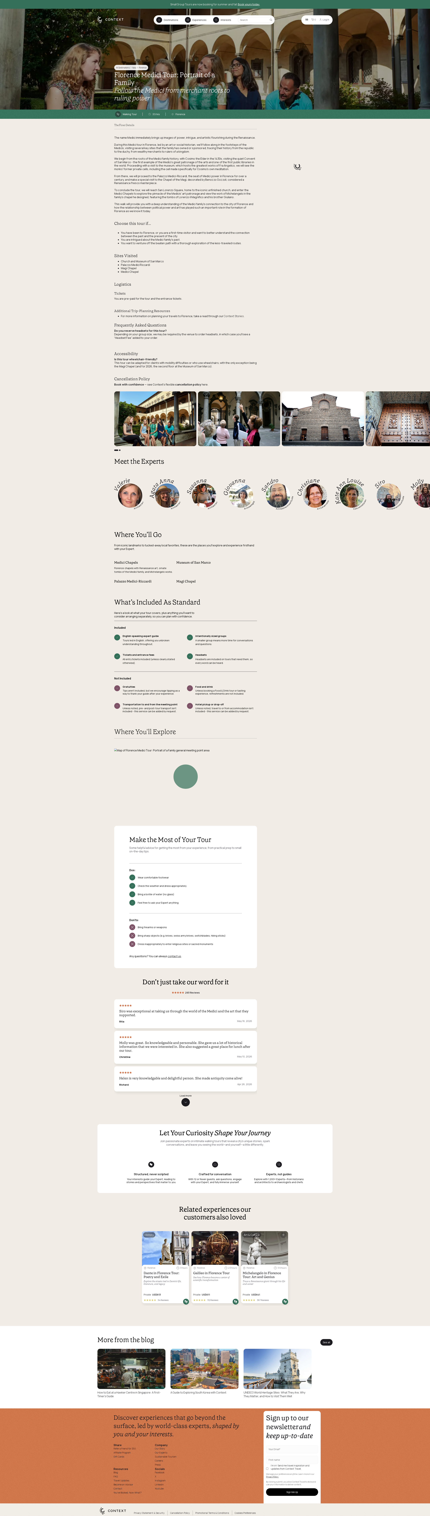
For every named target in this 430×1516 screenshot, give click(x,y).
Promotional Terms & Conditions (212, 1512)
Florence (142, 67)
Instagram (160, 1480)
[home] (112, 23)
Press (158, 1464)
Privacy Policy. (272, 1476)
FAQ (116, 1476)
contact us (174, 956)
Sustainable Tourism (165, 1456)
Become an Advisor (123, 1484)
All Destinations (123, 67)
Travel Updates (121, 1480)
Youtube (159, 1488)
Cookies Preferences (245, 1512)
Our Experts (161, 1452)
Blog (116, 1472)
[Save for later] (184, 1235)
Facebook (159, 1472)
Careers (159, 1460)
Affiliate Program (122, 1452)
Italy (134, 67)
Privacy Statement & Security (149, 1512)
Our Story (160, 1448)
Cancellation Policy (180, 1512)
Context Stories (233, 316)
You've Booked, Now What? (128, 1492)
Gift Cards (119, 1456)
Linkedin (159, 1484)
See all (326, 1342)
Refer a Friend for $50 (125, 1448)
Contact (118, 1488)
